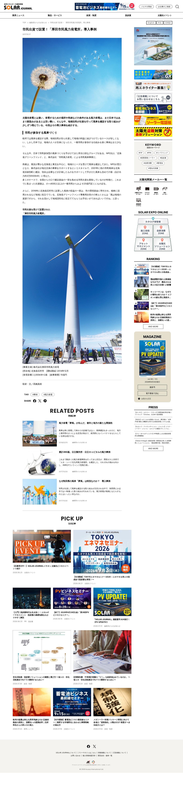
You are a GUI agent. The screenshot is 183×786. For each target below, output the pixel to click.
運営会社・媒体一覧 (105, 756)
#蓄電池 (159, 163)
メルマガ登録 (146, 7)
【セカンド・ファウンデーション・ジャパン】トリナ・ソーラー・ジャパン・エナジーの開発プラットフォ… (153, 428)
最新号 (152, 387)
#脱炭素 (163, 158)
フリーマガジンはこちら (87, 753)
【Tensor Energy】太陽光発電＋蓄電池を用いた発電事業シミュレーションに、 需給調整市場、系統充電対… (153, 442)
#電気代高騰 (153, 168)
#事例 (35, 394)
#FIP (140, 153)
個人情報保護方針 (89, 756)
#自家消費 (148, 163)
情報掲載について (104, 753)
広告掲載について (119, 753)
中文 (160, 23)
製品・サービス (55, 15)
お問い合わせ (75, 756)
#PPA (149, 153)
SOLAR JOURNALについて (66, 753)
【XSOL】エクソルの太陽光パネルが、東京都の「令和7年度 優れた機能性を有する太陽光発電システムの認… (153, 420)
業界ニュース (18, 15)
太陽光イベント (165, 15)
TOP (24, 23)
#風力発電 (48, 394)
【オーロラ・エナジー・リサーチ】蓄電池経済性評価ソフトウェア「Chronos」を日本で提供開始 (153, 413)
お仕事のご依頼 (164, 7)
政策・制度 (91, 15)
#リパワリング (162, 153)
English (151, 23)
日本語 (168, 23)
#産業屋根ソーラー (147, 158)
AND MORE (153, 326)
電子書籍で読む (152, 393)
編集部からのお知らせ (38, 23)
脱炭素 (128, 15)
